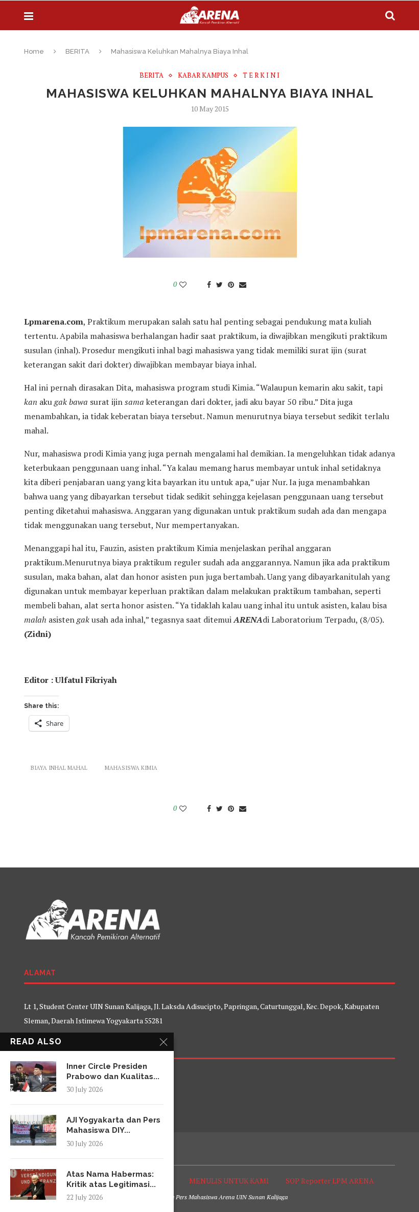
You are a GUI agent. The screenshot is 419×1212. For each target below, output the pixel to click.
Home (34, 51)
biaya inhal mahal (59, 767)
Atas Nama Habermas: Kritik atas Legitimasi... (111, 1179)
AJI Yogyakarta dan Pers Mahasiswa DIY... (113, 1125)
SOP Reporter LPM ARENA (330, 1180)
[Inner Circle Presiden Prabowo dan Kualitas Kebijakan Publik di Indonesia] (33, 1076)
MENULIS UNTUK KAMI (229, 1180)
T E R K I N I (261, 76)
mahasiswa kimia (131, 767)
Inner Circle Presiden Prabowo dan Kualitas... (112, 1071)
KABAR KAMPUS (203, 76)
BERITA (77, 51)
